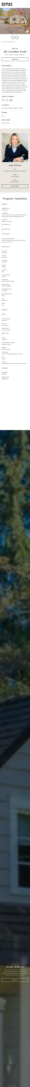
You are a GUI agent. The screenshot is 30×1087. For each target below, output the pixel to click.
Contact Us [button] (15, 979)
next (17, 37)
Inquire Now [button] (15, 59)
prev (13, 37)
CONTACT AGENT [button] (15, 186)
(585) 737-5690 (15, 176)
